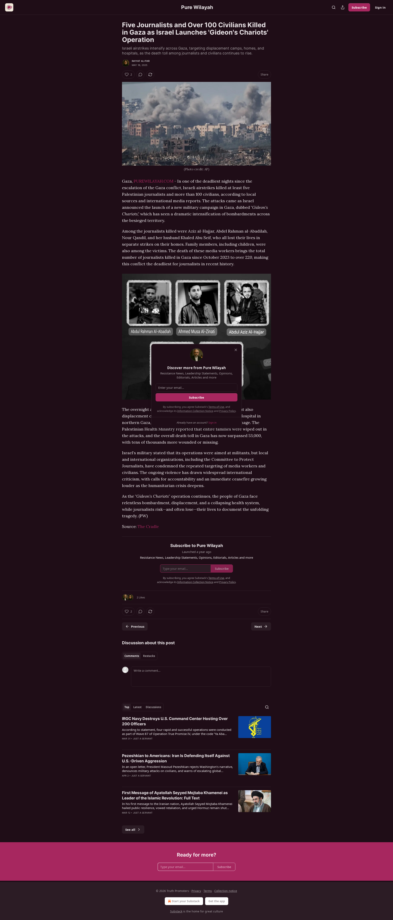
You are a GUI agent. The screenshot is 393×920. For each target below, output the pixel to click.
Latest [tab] (137, 707)
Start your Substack (186, 901)
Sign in (380, 7)
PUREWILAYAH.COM (153, 181)
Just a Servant (143, 738)
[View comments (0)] (140, 74)
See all (130, 829)
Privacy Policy (227, 411)
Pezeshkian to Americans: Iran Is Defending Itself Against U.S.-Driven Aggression (176, 758)
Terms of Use (216, 407)
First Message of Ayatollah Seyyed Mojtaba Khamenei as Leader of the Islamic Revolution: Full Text (175, 795)
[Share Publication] (343, 7)
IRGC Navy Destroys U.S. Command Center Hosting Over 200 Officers (175, 721)
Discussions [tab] (153, 707)
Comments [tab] (131, 656)
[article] (196, 731)
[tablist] (139, 656)
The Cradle (148, 526)
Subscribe (359, 7)
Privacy (196, 891)
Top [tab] (126, 707)
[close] (236, 350)
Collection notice (225, 891)
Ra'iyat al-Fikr (141, 61)
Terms (207, 891)
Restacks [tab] (149, 656)
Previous (137, 626)
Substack (176, 911)
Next (258, 626)
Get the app (216, 901)
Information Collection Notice (195, 411)
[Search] (334, 7)
